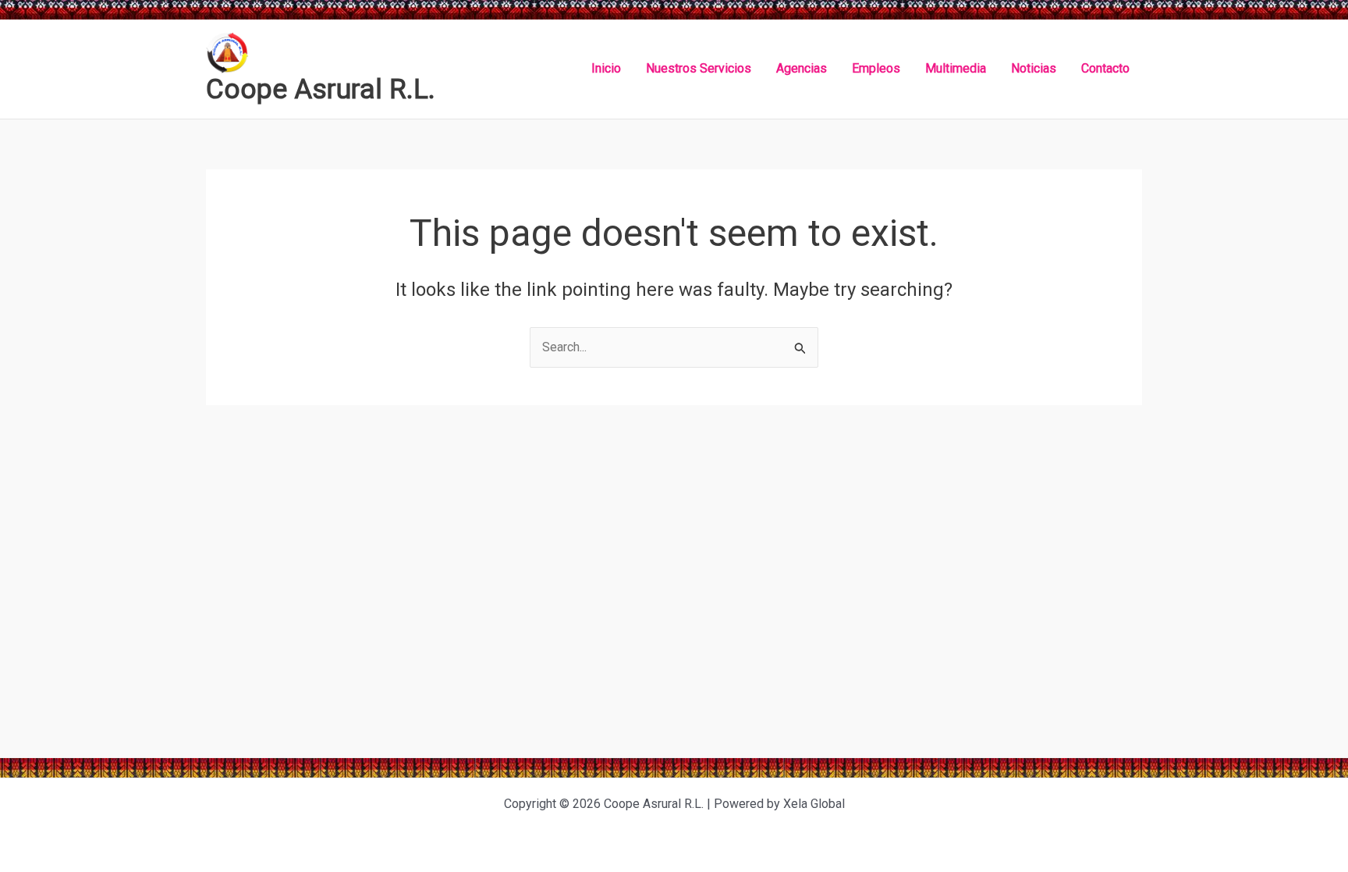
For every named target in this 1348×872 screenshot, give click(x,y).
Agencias (801, 68)
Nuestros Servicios (698, 68)
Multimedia (955, 68)
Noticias (1033, 68)
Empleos (876, 68)
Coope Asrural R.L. (320, 89)
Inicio (606, 68)
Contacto (1105, 68)
